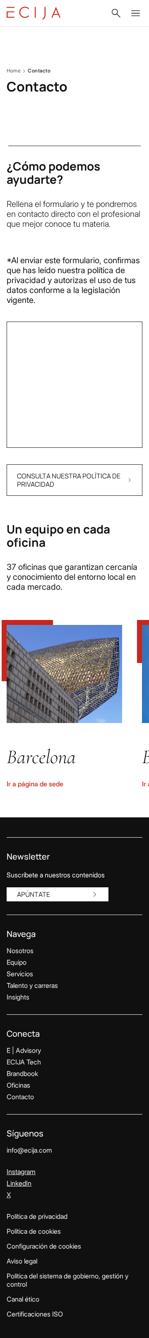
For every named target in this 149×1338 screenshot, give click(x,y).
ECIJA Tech (24, 1062)
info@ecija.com (29, 1150)
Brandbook (22, 1073)
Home (13, 70)
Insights (18, 997)
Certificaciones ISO (35, 1314)
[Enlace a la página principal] (33, 13)
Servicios (20, 974)
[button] (116, 13)
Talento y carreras (32, 985)
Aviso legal (22, 1261)
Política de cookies (34, 1231)
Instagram (21, 1171)
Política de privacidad (37, 1216)
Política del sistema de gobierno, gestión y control (67, 1280)
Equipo (16, 962)
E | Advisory (24, 1050)
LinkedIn (19, 1183)
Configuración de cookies (44, 1246)
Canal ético (23, 1299)
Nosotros (20, 950)
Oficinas (18, 1085)
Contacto (20, 1097)
